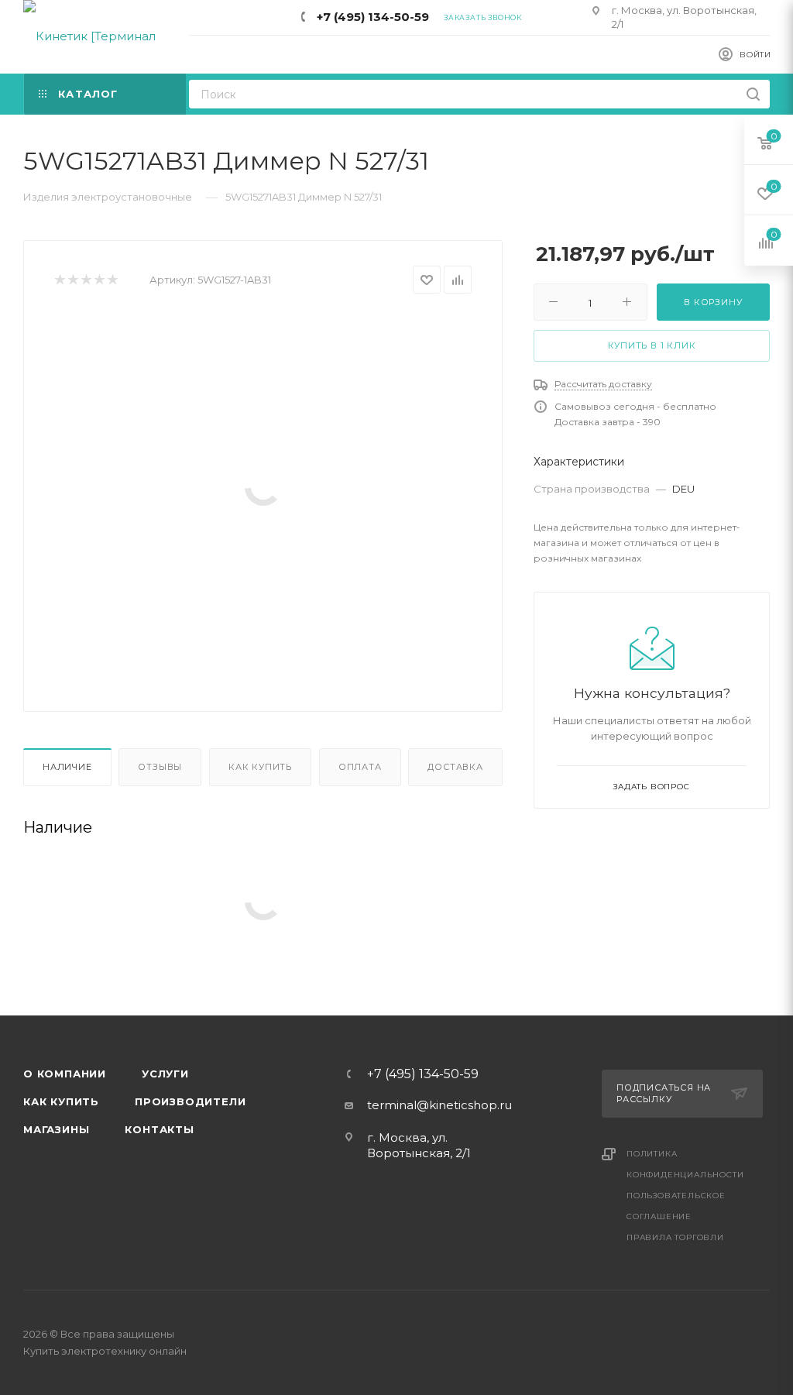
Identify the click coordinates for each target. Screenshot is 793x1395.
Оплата (360, 766)
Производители (190, 1101)
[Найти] (753, 94)
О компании (64, 1073)
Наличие (67, 766)
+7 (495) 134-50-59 (373, 16)
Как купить (260, 766)
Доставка (454, 766)
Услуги (165, 1073)
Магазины (56, 1129)
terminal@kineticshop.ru (439, 1105)
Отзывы (160, 766)
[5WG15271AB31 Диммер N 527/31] (263, 487)
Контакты (159, 1129)
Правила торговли (675, 1237)
